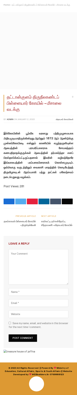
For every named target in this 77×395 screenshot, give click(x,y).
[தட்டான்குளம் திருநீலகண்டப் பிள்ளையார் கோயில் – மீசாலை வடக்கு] (38, 88)
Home (7, 5)
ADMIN (10, 119)
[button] (7, 388)
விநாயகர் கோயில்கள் (64, 119)
